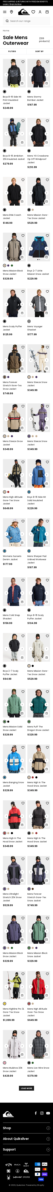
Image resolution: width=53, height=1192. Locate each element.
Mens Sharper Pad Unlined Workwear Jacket (36, 559)
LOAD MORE (26, 1088)
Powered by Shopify (35, 1185)
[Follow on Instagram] (42, 1113)
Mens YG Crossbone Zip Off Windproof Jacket (38, 159)
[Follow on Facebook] (36, 1113)
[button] (4, 11)
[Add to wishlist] (22, 61)
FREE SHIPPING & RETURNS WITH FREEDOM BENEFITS (25, 2)
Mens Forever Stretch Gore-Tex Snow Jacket (12, 385)
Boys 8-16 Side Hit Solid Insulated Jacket (36, 500)
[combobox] (29, 21)
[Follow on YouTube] (48, 1113)
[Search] (6, 21)
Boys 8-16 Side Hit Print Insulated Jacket (12, 100)
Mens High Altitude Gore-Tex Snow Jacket (13, 500)
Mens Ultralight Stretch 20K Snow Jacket (12, 897)
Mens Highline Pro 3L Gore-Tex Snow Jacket (13, 1012)
